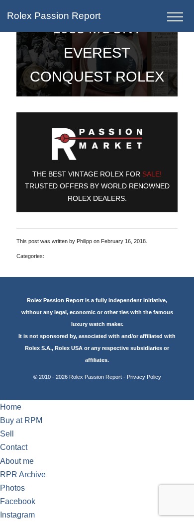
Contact (13, 447)
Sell (7, 434)
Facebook (17, 501)
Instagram (17, 515)
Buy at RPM (21, 420)
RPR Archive (23, 474)
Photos (12, 488)
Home (10, 407)
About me (17, 461)
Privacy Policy (144, 377)
